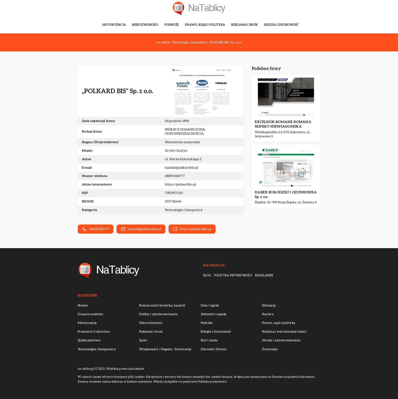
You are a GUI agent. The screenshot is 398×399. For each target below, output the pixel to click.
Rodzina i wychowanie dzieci (284, 331)
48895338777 (175, 176)
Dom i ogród (210, 305)
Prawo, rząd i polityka (205, 24)
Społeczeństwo (89, 340)
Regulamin (264, 275)
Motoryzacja (114, 24)
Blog (207, 275)
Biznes (83, 305)
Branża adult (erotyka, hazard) (162, 305)
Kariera (268, 314)
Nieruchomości (145, 24)
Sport (143, 340)
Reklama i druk (244, 24)
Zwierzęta (270, 349)
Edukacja (269, 305)
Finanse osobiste (90, 314)
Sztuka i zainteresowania (281, 340)
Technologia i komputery (184, 210)
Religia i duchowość (281, 24)
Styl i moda (209, 340)
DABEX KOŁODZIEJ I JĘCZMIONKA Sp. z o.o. (286, 194)
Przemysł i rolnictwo (94, 331)
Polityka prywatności (233, 275)
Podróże (171, 24)
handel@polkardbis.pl (181, 167)
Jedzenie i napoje (214, 314)
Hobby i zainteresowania (158, 314)
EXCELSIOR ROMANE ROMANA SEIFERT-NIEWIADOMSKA (283, 124)
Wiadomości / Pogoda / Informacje (165, 349)
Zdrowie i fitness (214, 349)
